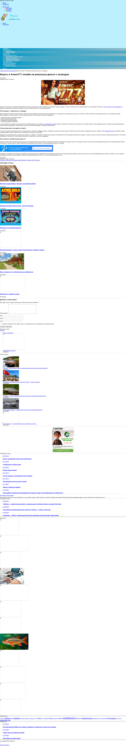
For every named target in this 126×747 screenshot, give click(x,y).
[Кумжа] (13, 698)
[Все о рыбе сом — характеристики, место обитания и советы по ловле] (11, 422)
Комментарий (4, 313)
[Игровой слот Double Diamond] (10, 225)
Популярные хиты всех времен (7, 495)
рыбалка (113, 718)
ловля (39, 718)
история (22, 718)
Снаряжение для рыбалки (13, 59)
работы (104, 718)
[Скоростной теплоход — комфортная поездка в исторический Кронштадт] (11, 408)
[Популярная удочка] (10, 714)
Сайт (1, 321)
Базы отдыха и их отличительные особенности (16, 272)
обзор (51, 718)
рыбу (117, 718)
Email (2, 318)
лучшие (46, 718)
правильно (78, 718)
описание (55, 718)
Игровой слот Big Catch (9, 350)
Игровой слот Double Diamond (10, 228)
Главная (2, 70)
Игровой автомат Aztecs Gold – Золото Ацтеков (16, 206)
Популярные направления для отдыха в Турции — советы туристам (21, 382)
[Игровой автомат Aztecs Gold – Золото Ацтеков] (10, 203)
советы (119, 718)
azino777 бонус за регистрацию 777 (113, 106)
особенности (69, 718)
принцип (100, 718)
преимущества (87, 718)
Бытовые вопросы (9, 64)
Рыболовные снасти (10, 55)
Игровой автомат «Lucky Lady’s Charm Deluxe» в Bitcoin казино (22, 250)
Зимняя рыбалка (10, 51)
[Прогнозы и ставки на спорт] (12, 291)
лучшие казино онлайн (50, 124)
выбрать (17, 718)
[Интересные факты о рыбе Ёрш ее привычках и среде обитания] (14, 551)
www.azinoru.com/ (109, 131)
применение (96, 718)
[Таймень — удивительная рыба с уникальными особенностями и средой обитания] (11, 367)
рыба (108, 718)
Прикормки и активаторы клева (14, 56)
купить (35, 718)
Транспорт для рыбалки (12, 60)
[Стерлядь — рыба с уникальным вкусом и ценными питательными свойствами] (11, 394)
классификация (31, 718)
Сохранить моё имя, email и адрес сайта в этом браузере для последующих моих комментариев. (28, 324)
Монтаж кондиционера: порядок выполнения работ (18, 183)
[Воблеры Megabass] (12, 682)
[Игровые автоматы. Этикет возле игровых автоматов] (10, 633)
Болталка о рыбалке (9, 63)
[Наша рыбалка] (10, 20)
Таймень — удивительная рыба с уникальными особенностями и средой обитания (25, 368)
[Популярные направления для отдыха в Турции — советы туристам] (11, 380)
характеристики (5, 720)
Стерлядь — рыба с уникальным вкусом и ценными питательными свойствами (24, 396)
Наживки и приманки (11, 58)
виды (7, 718)
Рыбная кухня (7, 62)
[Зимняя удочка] (10, 567)
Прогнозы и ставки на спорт (10, 294)
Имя (1, 315)
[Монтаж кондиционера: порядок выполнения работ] (10, 181)
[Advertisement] (63, 36)
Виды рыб (6, 54)
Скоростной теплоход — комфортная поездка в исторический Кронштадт (23, 410)
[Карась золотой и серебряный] (9, 665)
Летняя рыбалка (10, 52)
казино (26, 718)
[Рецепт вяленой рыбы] (9, 534)
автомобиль (2, 718)
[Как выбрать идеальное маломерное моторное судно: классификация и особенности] (10, 616)
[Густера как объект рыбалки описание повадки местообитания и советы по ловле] (14, 600)
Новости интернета (11, 65)
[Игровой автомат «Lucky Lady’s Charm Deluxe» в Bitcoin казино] (10, 247)
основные (60, 718)
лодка (43, 718)
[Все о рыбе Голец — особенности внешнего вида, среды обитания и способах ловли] (14, 649)
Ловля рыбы (7, 50)
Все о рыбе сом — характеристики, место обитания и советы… (20, 423)
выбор (11, 718)
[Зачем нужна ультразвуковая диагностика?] (12, 583)
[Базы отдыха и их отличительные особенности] (12, 269)
